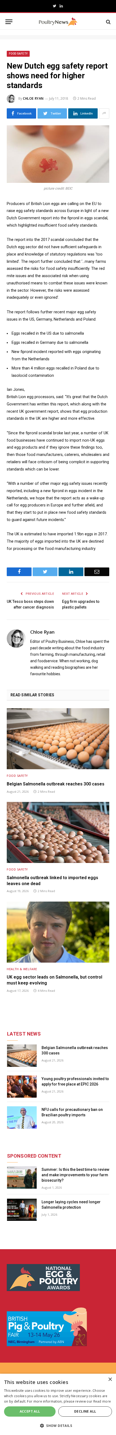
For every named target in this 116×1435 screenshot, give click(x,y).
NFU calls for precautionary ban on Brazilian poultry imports (72, 1112)
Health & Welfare (22, 969)
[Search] (108, 22)
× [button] (110, 1379)
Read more (102, 1401)
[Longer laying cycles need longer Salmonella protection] (22, 1210)
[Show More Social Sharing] (104, 113)
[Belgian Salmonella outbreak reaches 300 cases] (58, 738)
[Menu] (8, 22)
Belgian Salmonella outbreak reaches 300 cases (55, 784)
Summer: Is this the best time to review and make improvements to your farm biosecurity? (75, 1174)
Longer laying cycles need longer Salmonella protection (71, 1204)
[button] (58, 1425)
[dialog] (58, 1404)
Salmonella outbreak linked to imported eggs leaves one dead (52, 880)
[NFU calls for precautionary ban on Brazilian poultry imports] (22, 1117)
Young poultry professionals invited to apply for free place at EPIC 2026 (75, 1081)
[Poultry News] (58, 22)
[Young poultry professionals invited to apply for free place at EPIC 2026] (22, 1087)
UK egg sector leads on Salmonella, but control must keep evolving (54, 980)
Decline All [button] (85, 1411)
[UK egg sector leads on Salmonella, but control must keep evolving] (58, 932)
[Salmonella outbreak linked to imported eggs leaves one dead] (58, 832)
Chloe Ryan (33, 98)
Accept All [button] (30, 1411)
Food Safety (18, 53)
